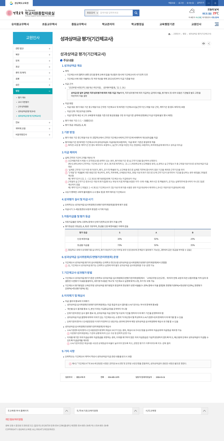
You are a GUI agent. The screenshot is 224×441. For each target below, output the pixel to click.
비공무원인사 (21, 134)
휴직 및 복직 (21, 72)
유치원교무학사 (20, 24)
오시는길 (190, 3)
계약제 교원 (20, 128)
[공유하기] (209, 43)
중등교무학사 (79, 24)
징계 (17, 60)
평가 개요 (21, 97)
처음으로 (171, 3)
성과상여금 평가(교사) (26, 111)
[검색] (136, 13)
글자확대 (215, 3)
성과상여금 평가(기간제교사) (29, 116)
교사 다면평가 (23, 102)
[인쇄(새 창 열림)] (203, 43)
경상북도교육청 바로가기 (17, 1)
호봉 (17, 79)
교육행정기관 (167, 24)
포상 (17, 67)
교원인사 (196, 24)
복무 (17, 54)
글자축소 (209, 3)
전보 (17, 122)
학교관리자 (108, 24)
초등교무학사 (49, 24)
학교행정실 (137, 24)
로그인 (181, 3)
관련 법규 (20, 48)
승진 (17, 85)
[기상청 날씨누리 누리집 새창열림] (191, 10)
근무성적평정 (23, 107)
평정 (17, 91)
